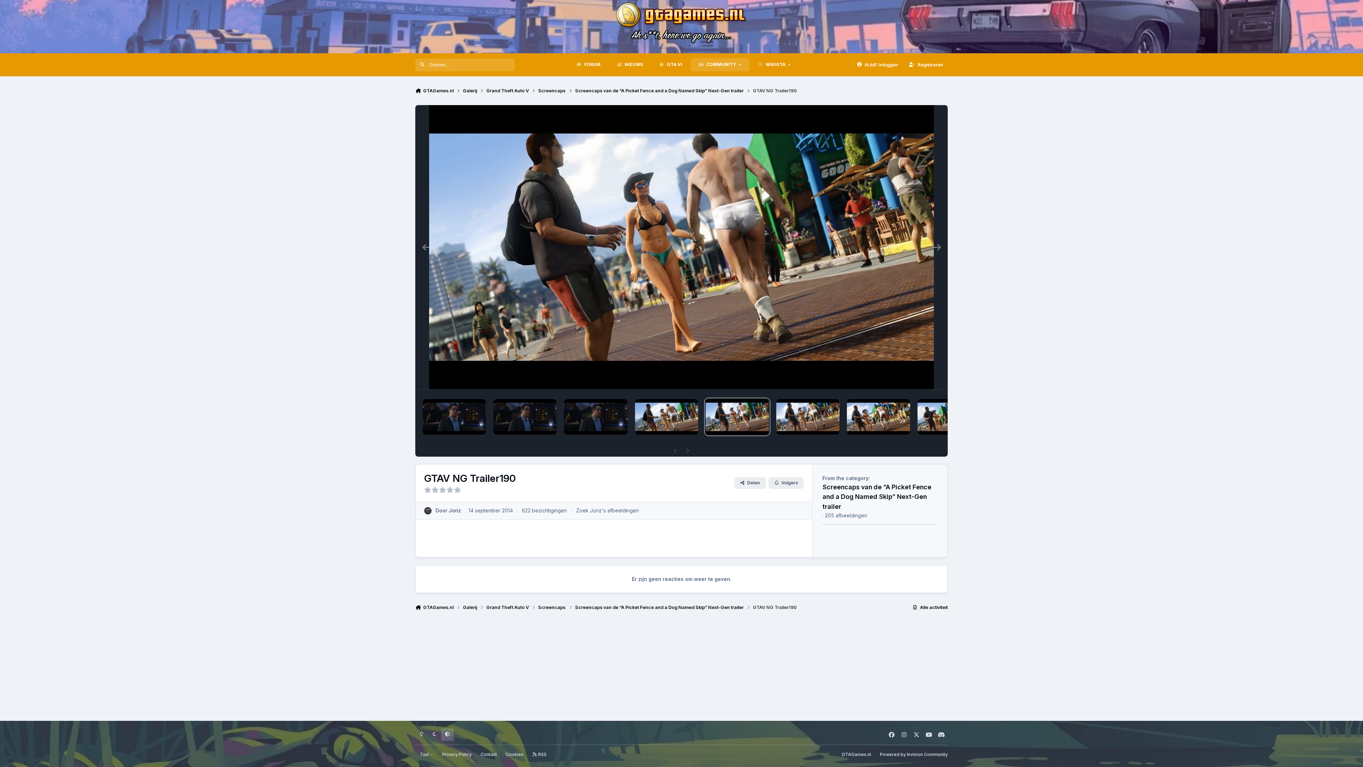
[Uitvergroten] (681, 247)
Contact (489, 754)
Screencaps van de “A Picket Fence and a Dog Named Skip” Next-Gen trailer (876, 496)
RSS (542, 754)
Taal (425, 754)
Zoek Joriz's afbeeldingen (607, 510)
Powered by (914, 754)
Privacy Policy (457, 754)
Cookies (515, 754)
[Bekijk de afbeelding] (454, 417)
